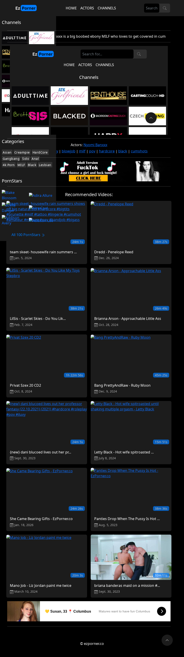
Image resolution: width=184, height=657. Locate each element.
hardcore (107, 151)
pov (92, 151)
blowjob (68, 151)
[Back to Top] (167, 640)
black (122, 151)
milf (82, 151)
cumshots (139, 151)
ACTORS (87, 8)
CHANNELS (107, 8)
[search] (164, 8)
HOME (71, 8)
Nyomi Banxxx (95, 144)
